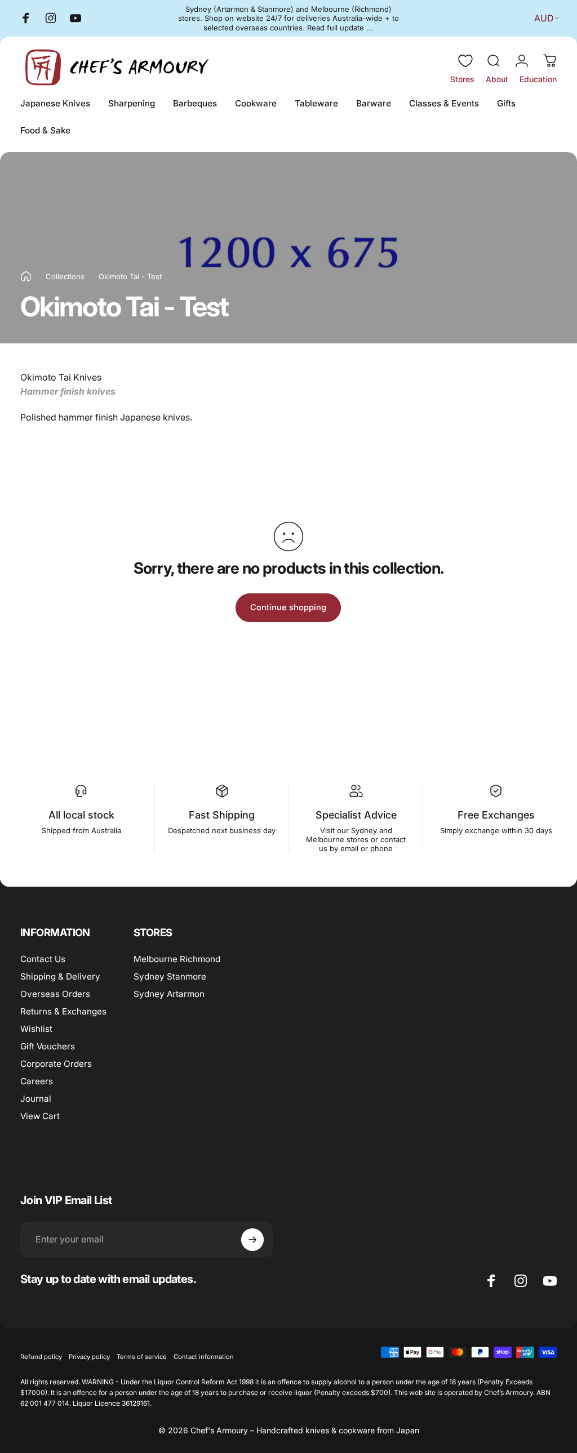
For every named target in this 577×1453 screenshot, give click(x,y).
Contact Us (42, 959)
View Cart (40, 1116)
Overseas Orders (55, 994)
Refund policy (41, 1357)
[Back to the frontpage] (26, 276)
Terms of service (142, 1357)
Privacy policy (89, 1357)
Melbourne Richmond (177, 959)
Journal (35, 1098)
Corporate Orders (56, 1063)
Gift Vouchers (47, 1046)
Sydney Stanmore (170, 976)
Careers (36, 1081)
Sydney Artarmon (169, 994)
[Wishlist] (465, 61)
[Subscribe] (252, 1239)
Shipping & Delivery (60, 976)
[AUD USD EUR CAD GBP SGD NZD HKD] (544, 18)
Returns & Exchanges (63, 1011)
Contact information (204, 1357)
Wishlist (36, 1028)
